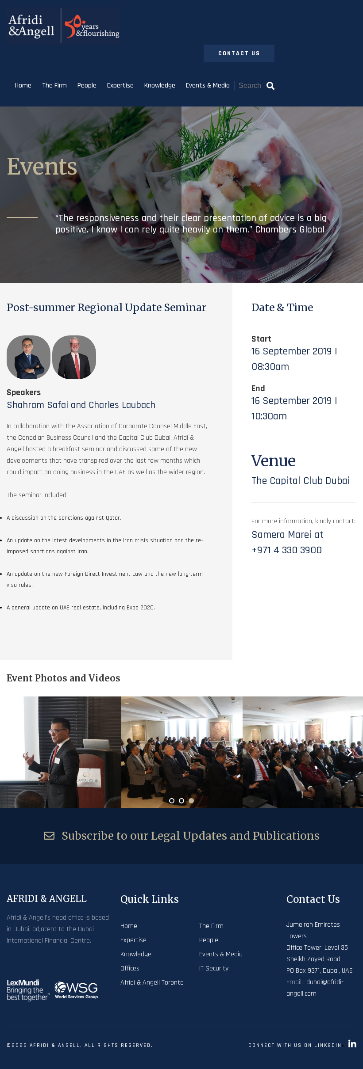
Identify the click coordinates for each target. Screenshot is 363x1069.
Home (23, 85)
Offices (129, 968)
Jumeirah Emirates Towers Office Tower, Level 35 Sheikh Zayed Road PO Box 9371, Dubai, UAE (319, 947)
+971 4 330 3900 (286, 550)
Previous (13, 752)
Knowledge (159, 85)
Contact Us (239, 53)
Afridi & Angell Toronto (152, 982)
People (87, 85)
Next (349, 752)
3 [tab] (191, 800)
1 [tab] (171, 800)
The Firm (54, 85)
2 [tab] (181, 800)
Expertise (120, 85)
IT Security (213, 968)
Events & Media (208, 85)
